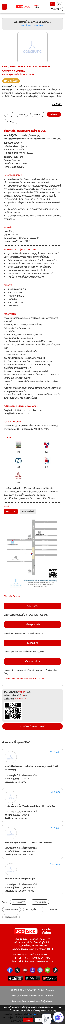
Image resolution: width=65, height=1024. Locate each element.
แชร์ (8, 114)
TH (52, 4)
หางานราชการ (19, 902)
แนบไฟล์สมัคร (32, 643)
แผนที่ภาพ (10, 511)
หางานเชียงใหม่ (40, 902)
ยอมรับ (28, 1020)
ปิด (39, 1020)
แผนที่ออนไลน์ (28, 511)
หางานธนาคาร (51, 909)
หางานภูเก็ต (31, 909)
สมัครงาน (54, 114)
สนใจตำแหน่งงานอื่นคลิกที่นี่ (32, 25)
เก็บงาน (22, 114)
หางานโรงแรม (11, 917)
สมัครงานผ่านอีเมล (32, 661)
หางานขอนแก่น (11, 909)
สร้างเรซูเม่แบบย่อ (32, 624)
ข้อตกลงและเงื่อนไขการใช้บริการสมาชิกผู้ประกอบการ (32, 995)
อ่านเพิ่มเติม (32, 1014)
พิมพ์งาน (37, 114)
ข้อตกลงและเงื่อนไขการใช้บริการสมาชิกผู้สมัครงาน (32, 1001)
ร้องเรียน (10, 121)
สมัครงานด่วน (32, 606)
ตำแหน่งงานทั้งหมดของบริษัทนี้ (32, 726)
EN (59, 4)
